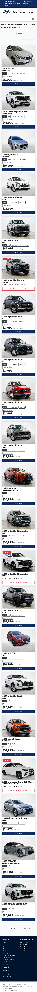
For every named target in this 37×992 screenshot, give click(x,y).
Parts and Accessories (26, 945)
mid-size (5, 953)
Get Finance (18, 84)
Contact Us (6, 975)
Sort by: (18, 41)
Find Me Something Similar (18, 289)
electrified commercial (10, 959)
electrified (6, 945)
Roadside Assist (24, 949)
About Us (6, 971)
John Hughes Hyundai (23, 12)
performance (7, 951)
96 (25, 929)
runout (5, 949)
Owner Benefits (24, 951)
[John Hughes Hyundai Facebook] (4, 4)
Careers (5, 973)
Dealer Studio (13, 990)
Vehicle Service (24, 943)
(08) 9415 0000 (8, 19)
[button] (33, 19)
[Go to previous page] (7, 929)
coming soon (7, 961)
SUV (4, 943)
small (4, 947)
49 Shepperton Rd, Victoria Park (12, 4)
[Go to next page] (29, 929)
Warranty (22, 947)
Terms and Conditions (10, 977)
